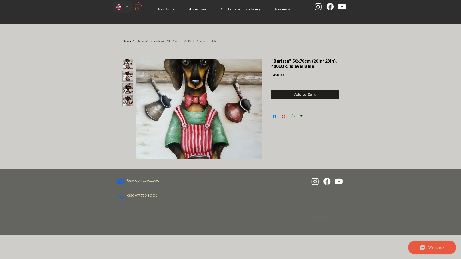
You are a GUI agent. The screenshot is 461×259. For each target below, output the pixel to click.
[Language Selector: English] (122, 7)
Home (127, 41)
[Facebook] (330, 6)
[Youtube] (341, 6)
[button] (138, 6)
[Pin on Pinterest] (283, 116)
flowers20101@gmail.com (143, 180)
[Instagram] (318, 6)
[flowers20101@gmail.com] (121, 181)
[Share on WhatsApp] (293, 116)
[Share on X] (302, 116)
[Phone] (120, 195)
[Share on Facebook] (274, 116)
